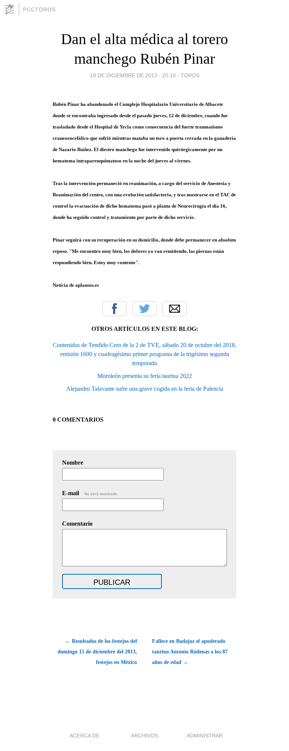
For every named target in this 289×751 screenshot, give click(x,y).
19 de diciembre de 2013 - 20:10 (133, 75)
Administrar (205, 736)
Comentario (77, 523)
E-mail (90, 493)
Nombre (72, 462)
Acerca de (84, 736)
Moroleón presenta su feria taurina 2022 (144, 376)
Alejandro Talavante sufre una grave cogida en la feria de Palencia (144, 388)
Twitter (144, 308)
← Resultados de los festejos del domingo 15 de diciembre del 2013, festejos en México (97, 651)
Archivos (144, 736)
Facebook (114, 308)
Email (175, 308)
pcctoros (39, 9)
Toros (190, 75)
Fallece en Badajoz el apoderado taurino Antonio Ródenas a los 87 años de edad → (190, 651)
